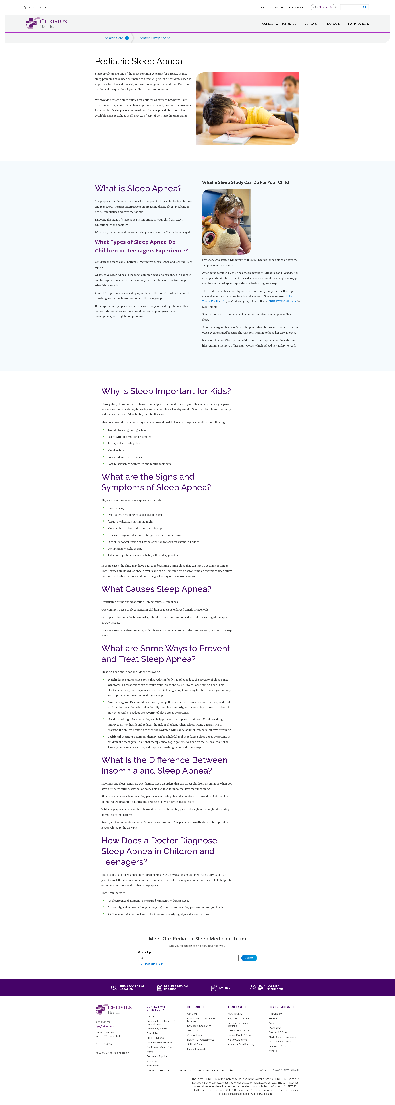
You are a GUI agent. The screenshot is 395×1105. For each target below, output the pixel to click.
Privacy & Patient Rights (207, 1070)
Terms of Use (260, 1070)
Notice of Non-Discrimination (235, 1070)
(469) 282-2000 (105, 1026)
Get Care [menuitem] (311, 24)
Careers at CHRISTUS (159, 1070)
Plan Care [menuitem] (333, 24)
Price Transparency (297, 7)
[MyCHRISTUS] (323, 7)
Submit (249, 957)
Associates (279, 7)
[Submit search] (364, 7)
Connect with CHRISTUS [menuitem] (279, 24)
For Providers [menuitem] (358, 24)
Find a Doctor (264, 7)
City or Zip (144, 952)
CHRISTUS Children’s (282, 301)
